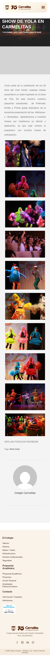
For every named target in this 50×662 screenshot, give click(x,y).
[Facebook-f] (17, 642)
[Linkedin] (33, 642)
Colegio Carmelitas (25, 493)
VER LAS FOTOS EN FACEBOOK (21, 441)
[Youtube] (27, 642)
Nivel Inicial (15, 449)
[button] (43, 7)
